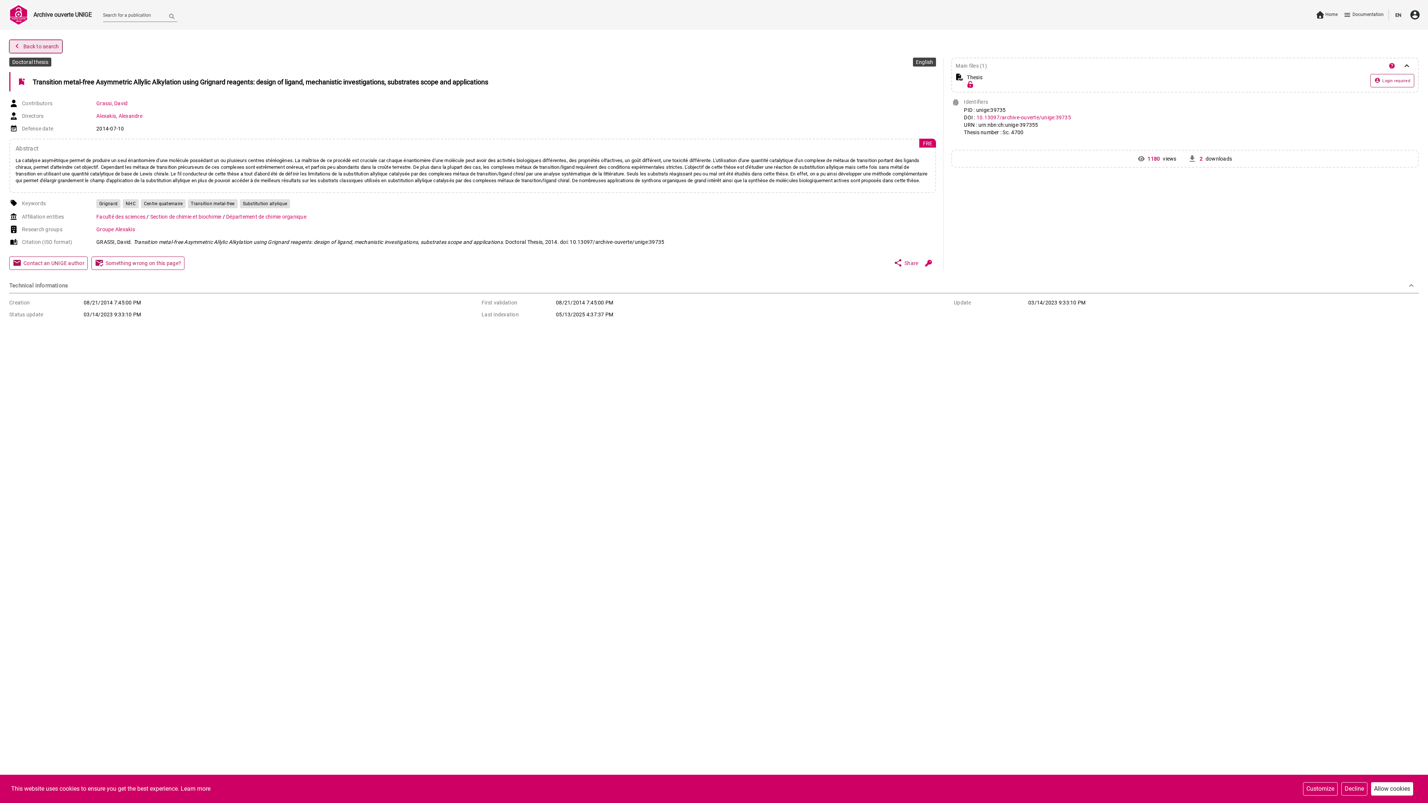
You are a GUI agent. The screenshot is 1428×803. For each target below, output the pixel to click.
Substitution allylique (265, 203)
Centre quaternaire (163, 203)
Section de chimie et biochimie (186, 217)
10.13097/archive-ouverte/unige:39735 (1024, 117)
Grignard (108, 203)
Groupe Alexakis (115, 229)
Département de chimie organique (266, 217)
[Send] (171, 16)
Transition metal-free (212, 203)
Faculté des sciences (121, 217)
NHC (131, 203)
